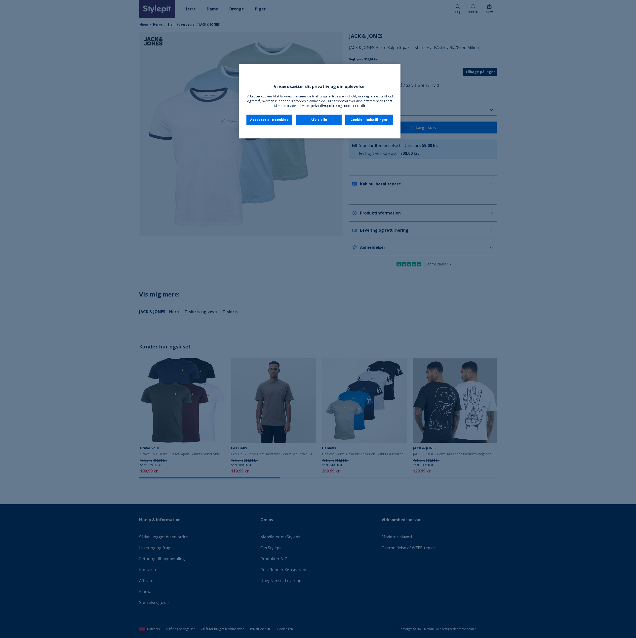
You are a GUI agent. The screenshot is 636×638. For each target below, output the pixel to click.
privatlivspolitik (324, 106)
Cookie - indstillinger (369, 120)
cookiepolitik (354, 106)
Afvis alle (319, 120)
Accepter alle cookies (269, 120)
